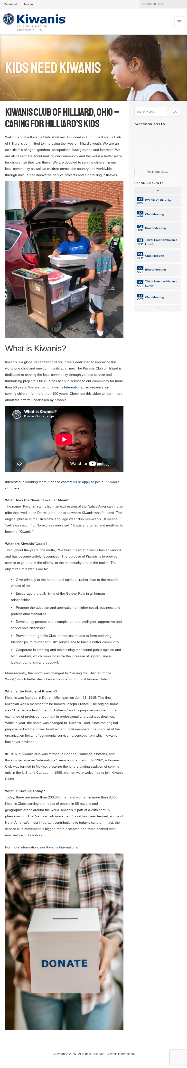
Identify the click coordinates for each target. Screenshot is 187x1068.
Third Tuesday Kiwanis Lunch (161, 242)
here (15, 488)
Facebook (11, 4)
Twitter (28, 4)
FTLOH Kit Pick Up (158, 200)
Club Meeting (154, 214)
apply (86, 482)
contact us (69, 482)
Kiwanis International (67, 387)
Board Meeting (155, 228)
